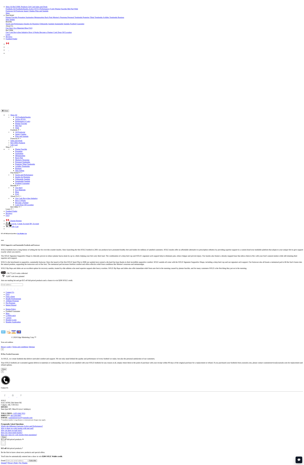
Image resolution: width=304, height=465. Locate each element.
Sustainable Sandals (62, 24)
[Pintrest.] (21, 396)
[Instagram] (2, 288)
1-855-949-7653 (19, 413)
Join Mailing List (22, 233)
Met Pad (70, 9)
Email (3, 461)
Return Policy (11, 309)
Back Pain (49, 17)
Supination (30, 17)
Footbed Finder (11, 39)
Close (4, 369)
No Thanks (23, 463)
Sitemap (32, 347)
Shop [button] (8, 13)
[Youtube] (19, 288)
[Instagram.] (13, 396)
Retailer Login (11, 320)
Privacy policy (6, 347)
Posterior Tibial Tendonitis (93, 17)
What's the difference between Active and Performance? (22, 426)
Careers (8, 318)
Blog (26, 28)
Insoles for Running (31, 24)
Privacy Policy (13, 463)
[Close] (3, 443)
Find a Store (10, 297)
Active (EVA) (34, 9)
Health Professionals (13, 299)
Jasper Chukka (29, 11)
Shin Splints (10, 20)
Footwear (9, 11)
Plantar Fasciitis (61, 9)
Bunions (121, 17)
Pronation (22, 17)
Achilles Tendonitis (110, 17)
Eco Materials (19, 28)
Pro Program (10, 303)
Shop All (9, 7)
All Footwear (18, 11)
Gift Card (32, 7)
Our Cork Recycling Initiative (17, 32)
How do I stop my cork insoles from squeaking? (19, 435)
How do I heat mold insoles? (11, 433)
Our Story (10, 28)
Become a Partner (46, 32)
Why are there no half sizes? (11, 430)
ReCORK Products (20, 7)
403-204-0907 (16, 415)
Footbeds (9, 9)
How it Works (34, 32)
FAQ (30, 28)
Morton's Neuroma (60, 17)
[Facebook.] (5, 396)
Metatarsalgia (39, 17)
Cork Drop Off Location (62, 32)
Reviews (9, 37)
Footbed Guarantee (77, 24)
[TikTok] (13, 288)
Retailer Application (13, 322)
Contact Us (10, 292)
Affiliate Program (12, 301)
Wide (76, 9)
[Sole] (7, 3)
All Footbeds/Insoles (21, 9)
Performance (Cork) (47, 9)
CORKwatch (11, 316)
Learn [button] (8, 35)
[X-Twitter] (9, 288)
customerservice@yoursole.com (20, 418)
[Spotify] (16, 288)
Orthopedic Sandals (47, 24)
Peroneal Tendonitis (75, 17)
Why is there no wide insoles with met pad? (17, 428)
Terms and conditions (20, 347)
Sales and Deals (41, 7)
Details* (4, 463)
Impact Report (11, 305)
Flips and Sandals (41, 11)
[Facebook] (6, 288)
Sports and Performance (15, 24)
